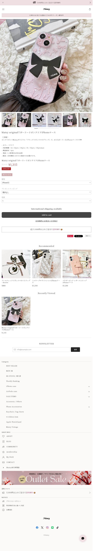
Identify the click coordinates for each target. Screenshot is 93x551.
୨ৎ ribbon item (12, 417)
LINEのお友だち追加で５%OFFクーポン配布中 (46, 15)
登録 (75, 349)
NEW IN (9, 371)
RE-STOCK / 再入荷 (13, 376)
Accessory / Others (14, 401)
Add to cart (46, 215)
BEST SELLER (11, 366)
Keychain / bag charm (15, 412)
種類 (3, 179)
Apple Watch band (13, 422)
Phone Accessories (14, 407)
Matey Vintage (12, 427)
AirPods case (11, 391)
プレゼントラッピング (9, 189)
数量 (3, 197)
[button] (3, 9)
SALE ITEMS (11, 396)
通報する (88, 236)
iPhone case (11, 386)
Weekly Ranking (13, 381)
